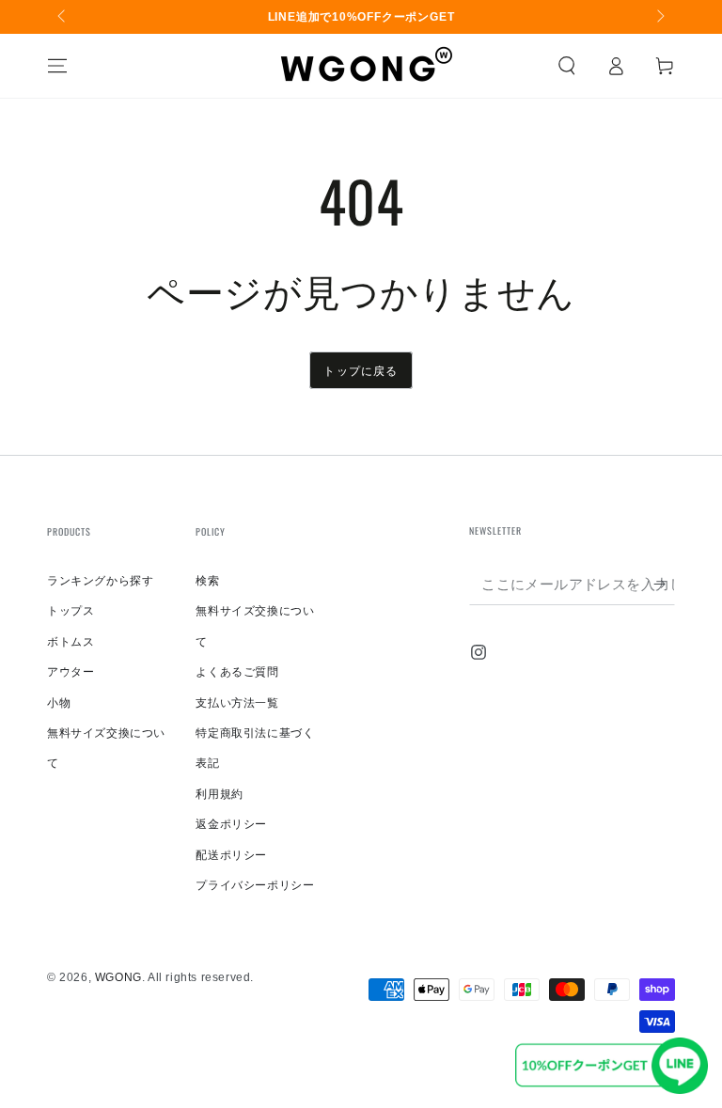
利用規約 (219, 794)
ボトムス (70, 641)
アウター (70, 672)
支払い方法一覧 (237, 703)
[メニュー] (57, 65)
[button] (566, 65)
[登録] (664, 583)
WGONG (118, 977)
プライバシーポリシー (255, 885)
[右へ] (659, 17)
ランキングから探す (100, 580)
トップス (70, 610)
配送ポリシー (231, 855)
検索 (207, 580)
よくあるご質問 (237, 672)
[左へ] (63, 17)
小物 (59, 703)
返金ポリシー (231, 824)
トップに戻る (360, 370)
